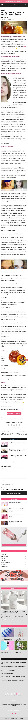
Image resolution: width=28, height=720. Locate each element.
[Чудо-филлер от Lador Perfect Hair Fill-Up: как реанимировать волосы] (7, 632)
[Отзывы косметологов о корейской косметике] (7, 645)
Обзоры (14, 8)
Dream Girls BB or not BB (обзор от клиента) (7, 434)
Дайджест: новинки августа (15, 521)
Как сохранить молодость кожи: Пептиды (17, 456)
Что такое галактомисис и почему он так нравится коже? (13, 612)
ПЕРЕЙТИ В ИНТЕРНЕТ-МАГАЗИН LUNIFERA (13, 1)
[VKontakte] (12, 713)
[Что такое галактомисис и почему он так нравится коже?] (14, 600)
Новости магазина (3, 445)
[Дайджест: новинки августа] (4, 523)
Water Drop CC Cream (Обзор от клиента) (21, 434)
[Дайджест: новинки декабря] (4, 444)
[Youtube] (15, 713)
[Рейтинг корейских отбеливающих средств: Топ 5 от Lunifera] (21, 632)
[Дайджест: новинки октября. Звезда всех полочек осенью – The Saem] (4, 450)
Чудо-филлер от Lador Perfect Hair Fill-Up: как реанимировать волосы (6, 639)
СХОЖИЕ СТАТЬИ (14, 439)
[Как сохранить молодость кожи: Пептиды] (4, 457)
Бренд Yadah (12, 670)
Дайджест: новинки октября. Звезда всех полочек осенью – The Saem (17, 450)
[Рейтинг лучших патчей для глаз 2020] (21, 645)
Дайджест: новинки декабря (18, 443)
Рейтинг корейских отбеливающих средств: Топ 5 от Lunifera (20, 639)
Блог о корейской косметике (6, 8)
